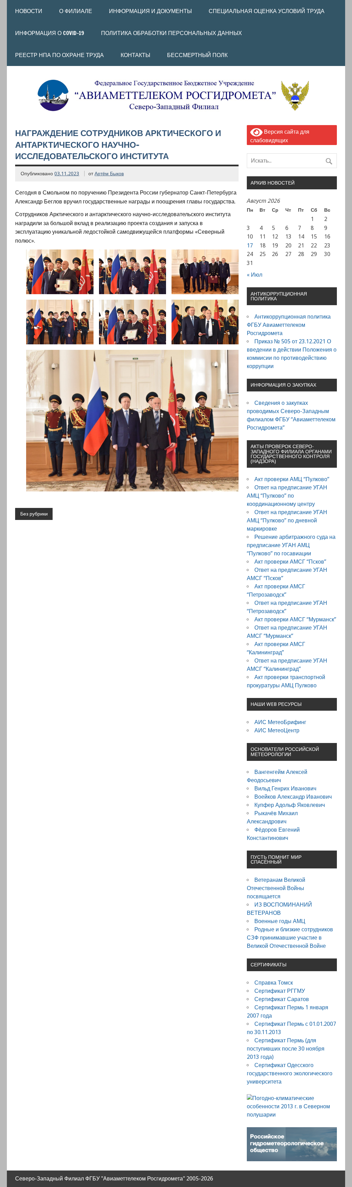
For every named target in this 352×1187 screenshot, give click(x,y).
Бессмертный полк (197, 55)
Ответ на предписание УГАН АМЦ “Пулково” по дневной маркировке (287, 520)
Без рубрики (34, 514)
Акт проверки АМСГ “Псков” (290, 561)
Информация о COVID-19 (49, 33)
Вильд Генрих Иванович (285, 788)
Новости (28, 11)
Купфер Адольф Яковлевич (289, 805)
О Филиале (75, 11)
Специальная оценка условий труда (266, 11)
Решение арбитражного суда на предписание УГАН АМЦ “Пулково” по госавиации (291, 545)
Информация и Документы (150, 11)
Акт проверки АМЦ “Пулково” (291, 479)
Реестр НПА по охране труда (59, 55)
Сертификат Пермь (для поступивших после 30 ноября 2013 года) (285, 1048)
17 (250, 245)
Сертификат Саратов (281, 999)
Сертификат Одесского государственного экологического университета (289, 1073)
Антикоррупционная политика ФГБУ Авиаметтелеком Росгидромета (289, 324)
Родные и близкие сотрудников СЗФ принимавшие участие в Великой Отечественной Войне (290, 937)
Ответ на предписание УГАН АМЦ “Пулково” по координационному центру (287, 495)
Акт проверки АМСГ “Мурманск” (295, 619)
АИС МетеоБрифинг (280, 722)
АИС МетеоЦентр (276, 730)
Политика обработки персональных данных (171, 33)
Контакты (135, 55)
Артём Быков (109, 173)
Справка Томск (273, 982)
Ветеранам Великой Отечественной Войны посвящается (276, 888)
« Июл (254, 274)
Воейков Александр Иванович (293, 797)
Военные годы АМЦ (279, 921)
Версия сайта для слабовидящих (279, 136)
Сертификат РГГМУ (279, 991)
